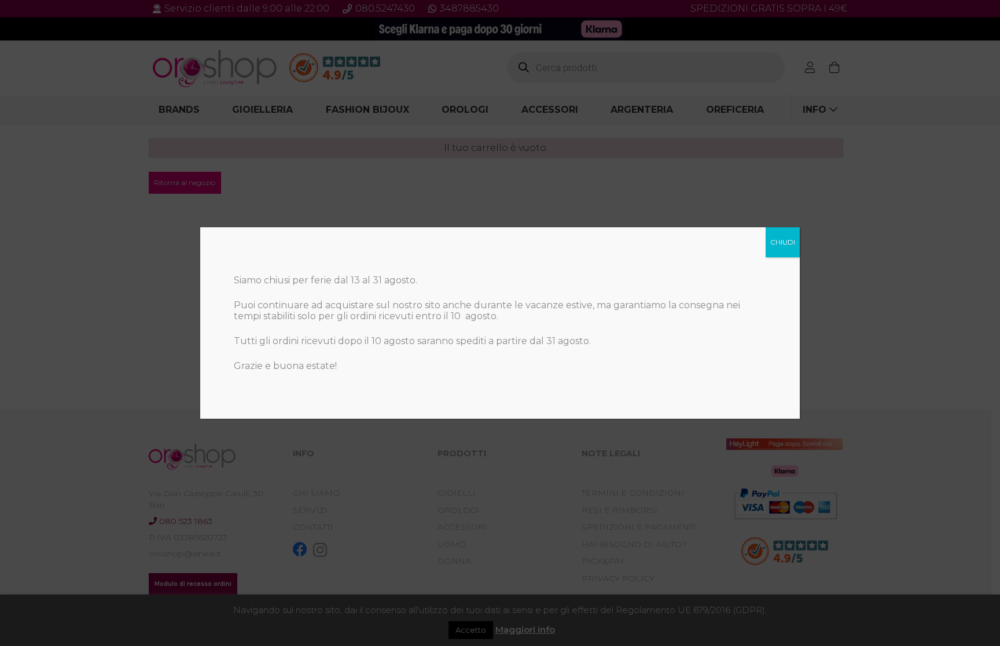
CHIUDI (782, 242)
